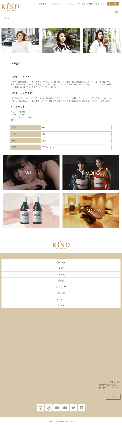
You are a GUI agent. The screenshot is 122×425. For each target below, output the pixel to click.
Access (61, 292)
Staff (61, 268)
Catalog (61, 274)
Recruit (59, 298)
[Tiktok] (49, 407)
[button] (116, 11)
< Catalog (5, 18)
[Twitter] (73, 407)
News (59, 286)
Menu (61, 280)
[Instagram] (40, 407)
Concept (61, 262)
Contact (61, 305)
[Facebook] (81, 407)
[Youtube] (57, 407)
